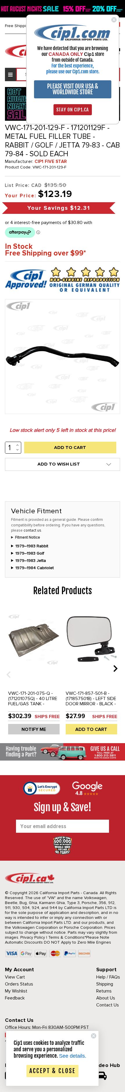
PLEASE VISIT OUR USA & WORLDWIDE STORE (72, 89)
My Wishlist (16, 991)
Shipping (104, 984)
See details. (72, 1056)
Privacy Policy (32, 937)
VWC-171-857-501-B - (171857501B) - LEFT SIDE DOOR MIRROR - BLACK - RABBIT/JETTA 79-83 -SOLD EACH (91, 703)
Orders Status (19, 984)
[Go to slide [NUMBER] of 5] (6, 668)
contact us (32, 530)
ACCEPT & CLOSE (52, 1071)
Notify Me (34, 729)
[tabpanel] (34, 673)
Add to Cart (91, 729)
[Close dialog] (114, 20)
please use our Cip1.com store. (72, 71)
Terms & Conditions (66, 937)
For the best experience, (72, 66)
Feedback (15, 998)
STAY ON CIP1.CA (72, 110)
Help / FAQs (108, 977)
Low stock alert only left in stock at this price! (62, 430)
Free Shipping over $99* (45, 253)
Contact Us (107, 1005)
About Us (105, 998)
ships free (47, 717)
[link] (72, 32)
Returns (104, 991)
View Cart (15, 977)
